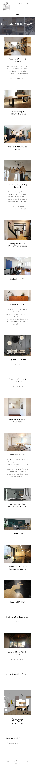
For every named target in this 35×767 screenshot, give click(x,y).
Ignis (28, 761)
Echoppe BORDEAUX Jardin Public (17, 380)
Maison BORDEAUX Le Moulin (17, 148)
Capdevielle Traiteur (17, 359)
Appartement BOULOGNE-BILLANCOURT (17, 721)
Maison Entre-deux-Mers (17, 617)
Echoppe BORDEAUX (17, 304)
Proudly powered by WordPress (12, 761)
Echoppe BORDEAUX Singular (17, 60)
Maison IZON (17, 534)
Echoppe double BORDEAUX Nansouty (17, 244)
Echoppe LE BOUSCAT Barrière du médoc (17, 568)
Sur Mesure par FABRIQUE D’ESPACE (17, 112)
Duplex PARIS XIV (17, 279)
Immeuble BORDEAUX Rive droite (18, 653)
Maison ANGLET (13, 738)
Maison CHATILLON (17, 602)
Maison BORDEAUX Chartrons (17, 420)
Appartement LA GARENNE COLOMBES (17, 505)
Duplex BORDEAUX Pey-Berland (17, 186)
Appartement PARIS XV (16, 674)
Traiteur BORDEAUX (17, 454)
